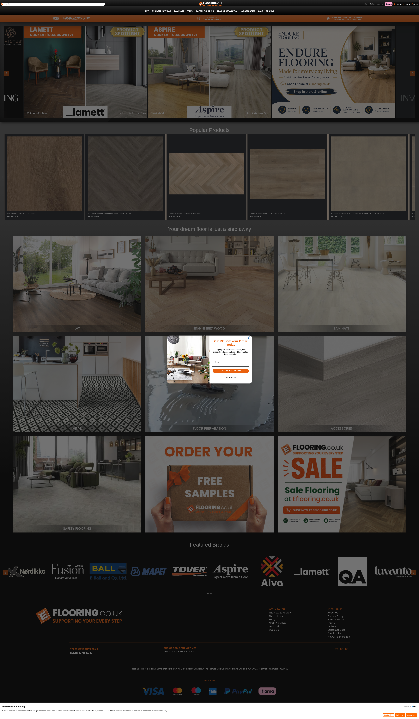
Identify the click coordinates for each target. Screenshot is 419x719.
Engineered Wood (161, 11)
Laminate (179, 11)
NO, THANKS (231, 377)
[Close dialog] (249, 338)
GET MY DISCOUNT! (231, 371)
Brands (270, 11)
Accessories (248, 11)
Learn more (380, 4)
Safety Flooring (205, 11)
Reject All (400, 715)
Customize (388, 715)
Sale (260, 11)
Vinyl (190, 11)
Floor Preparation (227, 11)
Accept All (411, 715)
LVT (147, 11)
